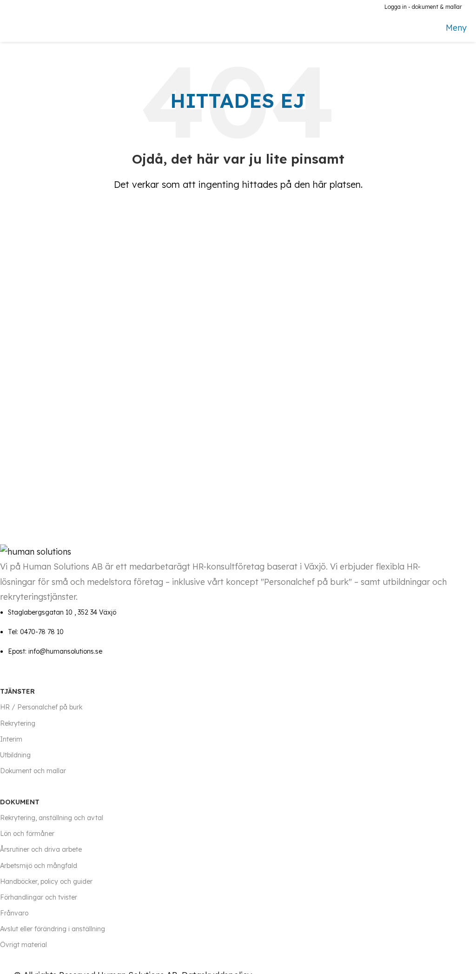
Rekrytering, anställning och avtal (51, 818)
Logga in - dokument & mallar (423, 6)
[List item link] (224, 632)
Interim (11, 739)
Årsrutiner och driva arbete (41, 849)
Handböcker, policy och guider (46, 881)
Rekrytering (17, 723)
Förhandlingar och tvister (38, 897)
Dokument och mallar (33, 771)
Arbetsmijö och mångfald (38, 865)
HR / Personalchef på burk (41, 707)
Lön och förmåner (27, 833)
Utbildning (15, 755)
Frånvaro (14, 913)
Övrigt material (23, 945)
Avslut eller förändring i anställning (52, 929)
